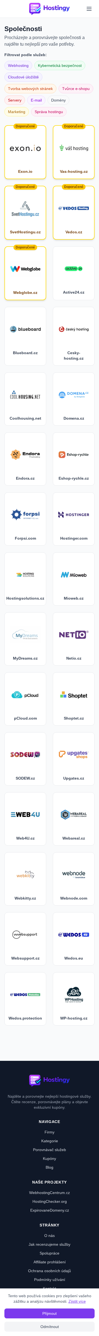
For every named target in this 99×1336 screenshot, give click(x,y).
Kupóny (49, 1158)
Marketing (16, 112)
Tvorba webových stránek (30, 88)
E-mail (36, 100)
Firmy (49, 1132)
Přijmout (49, 1313)
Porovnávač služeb (49, 1150)
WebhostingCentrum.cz (49, 1192)
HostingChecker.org (49, 1201)
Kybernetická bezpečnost (60, 65)
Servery (14, 100)
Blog (49, 1167)
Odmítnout (49, 1326)
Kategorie (49, 1141)
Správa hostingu (49, 112)
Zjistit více (77, 1301)
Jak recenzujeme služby (49, 1244)
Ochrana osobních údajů (49, 1271)
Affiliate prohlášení (50, 1262)
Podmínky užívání (49, 1279)
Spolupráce (49, 1253)
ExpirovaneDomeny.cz (49, 1210)
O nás (49, 1235)
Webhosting (18, 65)
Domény (58, 100)
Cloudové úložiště (23, 77)
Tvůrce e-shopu (76, 88)
